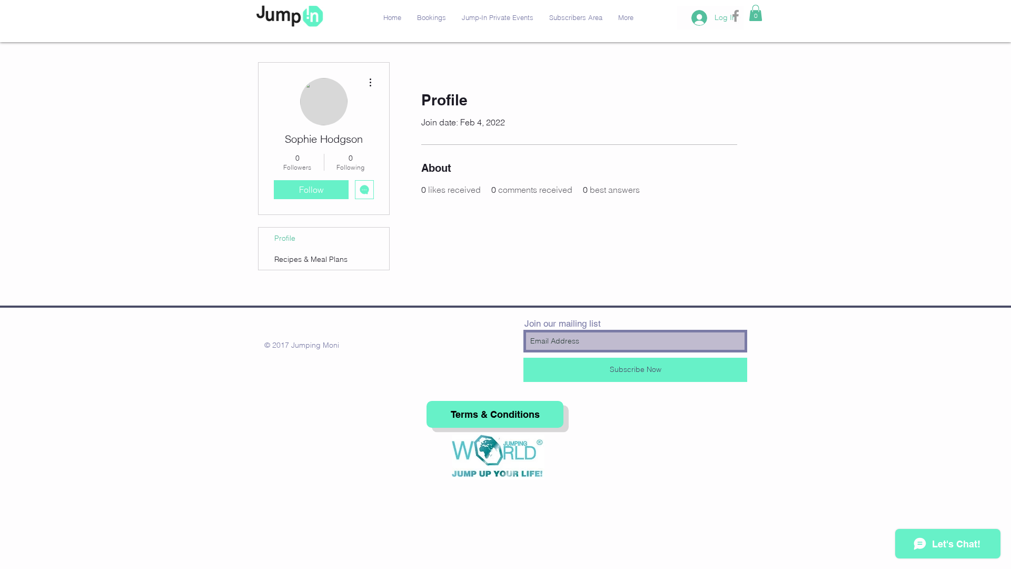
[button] (755, 13)
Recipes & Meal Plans (311, 259)
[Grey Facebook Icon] (736, 16)
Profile (284, 238)
